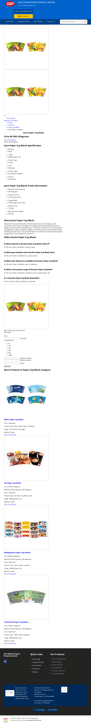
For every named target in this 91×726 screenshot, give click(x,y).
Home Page (10, 21)
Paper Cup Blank (13, 127)
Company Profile (23, 21)
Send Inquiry (24, 16)
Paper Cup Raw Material (59, 659)
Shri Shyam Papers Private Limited (36, 3)
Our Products (38, 21)
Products (11, 125)
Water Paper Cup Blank (13, 419)
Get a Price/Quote (10, 140)
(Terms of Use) (34, 718)
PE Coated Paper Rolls (59, 671)
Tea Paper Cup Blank (12, 483)
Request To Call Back (11, 120)
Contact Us (51, 21)
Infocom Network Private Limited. (33, 720)
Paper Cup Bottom (58, 665)
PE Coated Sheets (58, 668)
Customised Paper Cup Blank (16, 622)
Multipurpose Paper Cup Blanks (17, 552)
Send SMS (53, 710)
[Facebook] (5, 662)
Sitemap (35, 672)
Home (10, 123)
